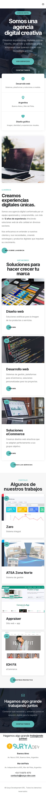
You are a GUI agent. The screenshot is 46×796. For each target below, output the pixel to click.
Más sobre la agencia (14, 250)
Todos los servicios (23, 465)
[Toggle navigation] (43, 4)
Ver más (12, 327)
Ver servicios (23, 61)
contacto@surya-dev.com (23, 776)
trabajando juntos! (31, 737)
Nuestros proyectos (23, 680)
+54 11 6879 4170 (23, 773)
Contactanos (23, 70)
